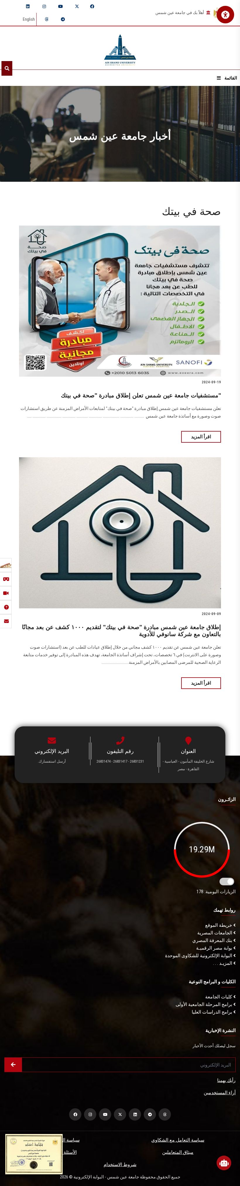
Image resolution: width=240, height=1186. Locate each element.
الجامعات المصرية (215, 933)
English (29, 19)
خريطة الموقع (219, 925)
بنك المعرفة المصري (212, 940)
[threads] (46, 19)
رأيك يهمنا (226, 1080)
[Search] (6, 68)
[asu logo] (120, 48)
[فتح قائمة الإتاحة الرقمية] (225, 14)
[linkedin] (27, 6)
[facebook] (92, 6)
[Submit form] (13, 1064)
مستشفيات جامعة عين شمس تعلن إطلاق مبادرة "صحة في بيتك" (141, 395)
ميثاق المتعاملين (177, 1152)
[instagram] (44, 6)
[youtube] (60, 6)
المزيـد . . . (223, 963)
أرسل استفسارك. (52, 761)
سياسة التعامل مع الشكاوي (177, 1140)
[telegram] (62, 19)
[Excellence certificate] (34, 1153)
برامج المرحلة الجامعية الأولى (204, 1004)
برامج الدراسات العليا (212, 1012)
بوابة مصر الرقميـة (214, 948)
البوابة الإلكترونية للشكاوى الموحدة (199, 955)
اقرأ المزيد (201, 436)
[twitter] (77, 6)
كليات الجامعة (219, 997)
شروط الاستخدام (120, 1164)
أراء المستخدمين (220, 1092)
